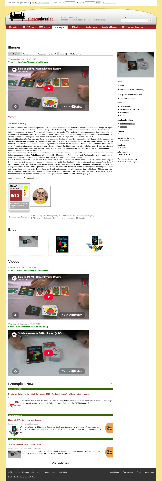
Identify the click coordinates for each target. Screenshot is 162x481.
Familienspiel (125, 106)
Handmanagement (127, 124)
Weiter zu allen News (60, 463)
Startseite (13, 27)
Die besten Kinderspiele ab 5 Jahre (22, 477)
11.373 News (28, 27)
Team (139, 472)
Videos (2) (41, 54)
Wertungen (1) (28, 54)
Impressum (149, 472)
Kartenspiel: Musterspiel (129, 109)
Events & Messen (109, 27)
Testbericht (14, 54)
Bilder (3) (52, 54)
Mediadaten (114, 472)
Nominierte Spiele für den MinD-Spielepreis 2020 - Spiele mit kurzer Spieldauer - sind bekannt (48, 394)
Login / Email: (58, 3)
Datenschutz (128, 472)
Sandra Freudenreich (128, 98)
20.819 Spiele (60, 28)
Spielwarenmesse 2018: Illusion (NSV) (24, 444)
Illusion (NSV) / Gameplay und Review (24, 420)
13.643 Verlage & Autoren (132, 27)
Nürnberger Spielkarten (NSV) (132, 89)
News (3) (63, 54)
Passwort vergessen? (109, 3)
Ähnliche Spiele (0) (77, 54)
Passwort (80, 3)
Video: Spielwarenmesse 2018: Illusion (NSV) (28, 327)
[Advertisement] (81, 37)
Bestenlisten (91, 27)
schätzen (123, 127)
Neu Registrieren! (42, 3)
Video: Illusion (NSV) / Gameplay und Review (28, 62)
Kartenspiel (124, 112)
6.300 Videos (44, 27)
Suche (123, 17)
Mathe (122, 115)
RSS (110, 384)
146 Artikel (76, 27)
